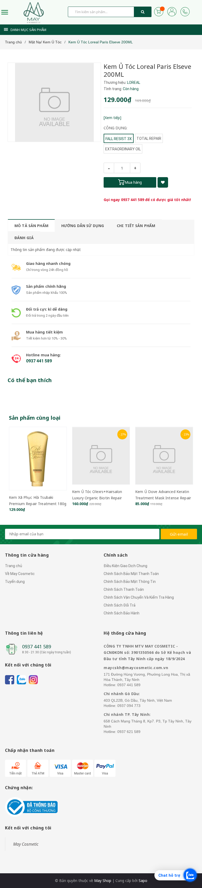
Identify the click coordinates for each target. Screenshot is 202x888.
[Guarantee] (31, 806)
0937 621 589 (128, 732)
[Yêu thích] (163, 182)
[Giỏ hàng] (158, 11)
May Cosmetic (25, 844)
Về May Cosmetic (20, 574)
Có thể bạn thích (30, 380)
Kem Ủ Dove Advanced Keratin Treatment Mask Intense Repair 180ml (163, 498)
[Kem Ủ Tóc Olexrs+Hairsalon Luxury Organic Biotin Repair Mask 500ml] (101, 456)
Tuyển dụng (15, 581)
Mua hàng (133, 182)
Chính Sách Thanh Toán (124, 589)
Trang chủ (13, 566)
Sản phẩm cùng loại (35, 417)
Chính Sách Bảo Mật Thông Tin (130, 581)
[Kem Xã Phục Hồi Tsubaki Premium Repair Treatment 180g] (38, 458)
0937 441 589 (132, 199)
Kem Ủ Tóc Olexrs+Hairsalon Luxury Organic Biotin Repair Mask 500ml (97, 498)
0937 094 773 (128, 706)
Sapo (143, 880)
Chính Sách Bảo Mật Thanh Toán (131, 574)
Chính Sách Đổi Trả (119, 605)
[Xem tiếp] (112, 117)
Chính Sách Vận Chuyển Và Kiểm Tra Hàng (139, 597)
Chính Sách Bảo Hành (121, 613)
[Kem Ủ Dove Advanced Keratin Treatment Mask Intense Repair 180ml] (164, 456)
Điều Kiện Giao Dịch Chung (125, 566)
